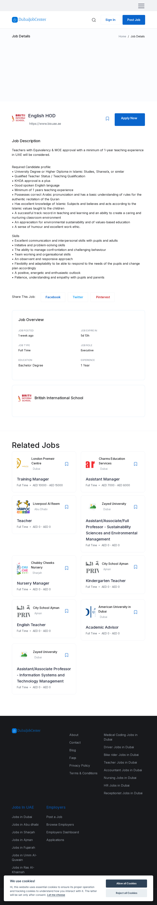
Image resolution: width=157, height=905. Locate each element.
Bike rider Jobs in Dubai (121, 755)
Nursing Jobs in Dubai (120, 778)
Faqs (72, 758)
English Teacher (31, 624)
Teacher (24, 520)
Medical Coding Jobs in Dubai (120, 737)
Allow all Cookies (126, 883)
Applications (55, 840)
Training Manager (33, 479)
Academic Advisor (102, 627)
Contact (75, 742)
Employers (55, 807)
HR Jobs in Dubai (116, 785)
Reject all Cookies (126, 892)
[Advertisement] (78, 68)
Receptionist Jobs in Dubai (123, 793)
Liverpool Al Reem (46, 504)
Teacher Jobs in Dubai (120, 762)
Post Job (133, 20)
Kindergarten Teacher (106, 580)
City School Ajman (115, 564)
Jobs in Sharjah (23, 832)
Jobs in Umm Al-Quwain (24, 857)
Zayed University (114, 504)
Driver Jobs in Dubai (119, 747)
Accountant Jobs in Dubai (123, 770)
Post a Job (54, 817)
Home (122, 36)
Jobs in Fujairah (23, 847)
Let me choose (56, 894)
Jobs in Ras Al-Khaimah (23, 870)
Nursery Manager (33, 583)
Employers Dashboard (62, 832)
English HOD (42, 115)
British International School (58, 398)
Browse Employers (60, 824)
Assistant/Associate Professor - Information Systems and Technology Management (44, 675)
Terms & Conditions (83, 773)
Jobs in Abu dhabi (25, 824)
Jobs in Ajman (22, 840)
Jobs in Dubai (22, 817)
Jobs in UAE (23, 807)
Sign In (110, 20)
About (73, 735)
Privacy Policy (79, 765)
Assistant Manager (103, 479)
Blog (72, 750)
